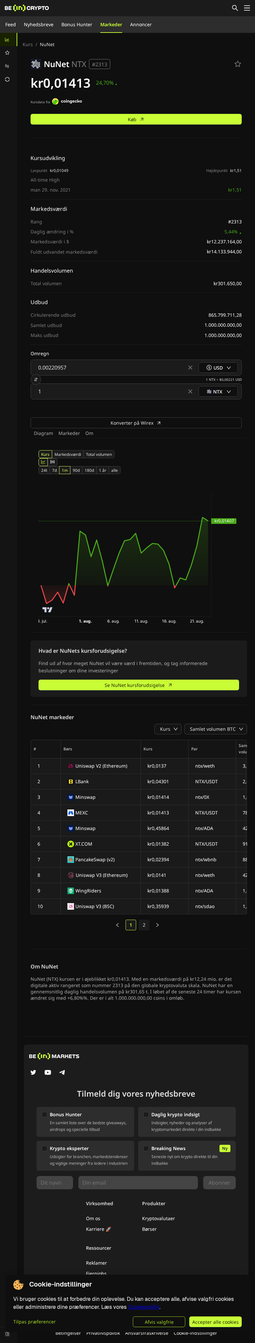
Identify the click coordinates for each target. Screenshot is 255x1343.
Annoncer (141, 24)
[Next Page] (157, 925)
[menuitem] (8, 39)
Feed (10, 24)
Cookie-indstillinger (195, 1333)
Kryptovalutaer (158, 1218)
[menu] (8, 59)
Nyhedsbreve (38, 24)
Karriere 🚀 (98, 1229)
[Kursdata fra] (67, 102)
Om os (93, 1218)
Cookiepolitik (143, 1306)
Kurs (28, 44)
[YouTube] (48, 1073)
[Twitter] (33, 1073)
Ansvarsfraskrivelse (146, 1333)
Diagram (43, 433)
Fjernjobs (96, 1273)
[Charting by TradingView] (47, 610)
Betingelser (68, 1333)
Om (89, 433)
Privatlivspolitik (103, 1333)
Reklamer (96, 1263)
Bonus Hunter (76, 24)
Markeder (111, 24)
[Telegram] (62, 1073)
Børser (149, 1229)
